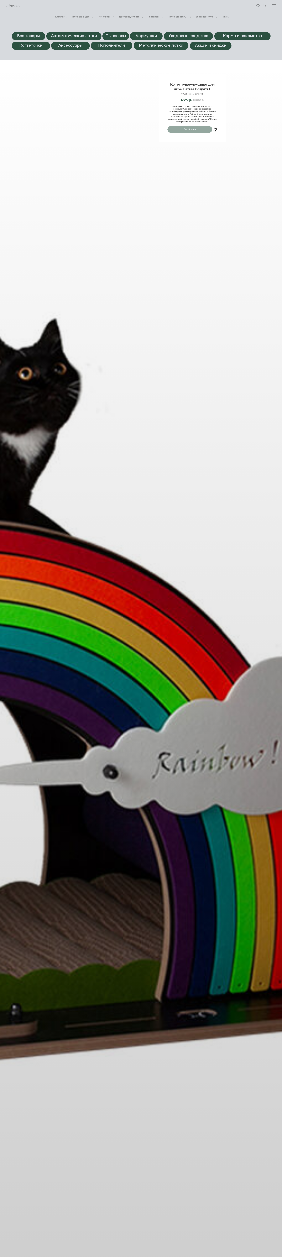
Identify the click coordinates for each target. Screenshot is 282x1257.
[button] (258, 5)
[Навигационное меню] (274, 5)
